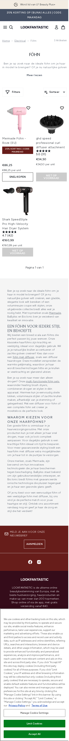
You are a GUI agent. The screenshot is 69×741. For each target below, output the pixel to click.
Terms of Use (39, 705)
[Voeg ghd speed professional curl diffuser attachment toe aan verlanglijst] (62, 107)
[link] (56, 27)
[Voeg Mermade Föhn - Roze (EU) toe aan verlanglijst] (28, 107)
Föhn (34, 55)
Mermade (55, 313)
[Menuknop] (4, 27)
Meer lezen (34, 75)
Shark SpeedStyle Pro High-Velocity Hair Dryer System (15, 224)
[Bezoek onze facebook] (30, 562)
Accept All (34, 734)
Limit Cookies (34, 723)
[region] (34, 675)
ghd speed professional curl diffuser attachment (50, 143)
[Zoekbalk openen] (11, 27)
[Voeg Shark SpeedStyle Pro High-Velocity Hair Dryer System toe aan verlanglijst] (28, 189)
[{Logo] (34, 27)
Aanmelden (34, 544)
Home (6, 40)
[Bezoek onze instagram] (39, 562)
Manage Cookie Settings (34, 713)
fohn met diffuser (23, 357)
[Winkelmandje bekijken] (63, 27)
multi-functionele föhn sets (42, 381)
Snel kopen (17, 176)
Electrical (20, 40)
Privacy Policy (17, 705)
